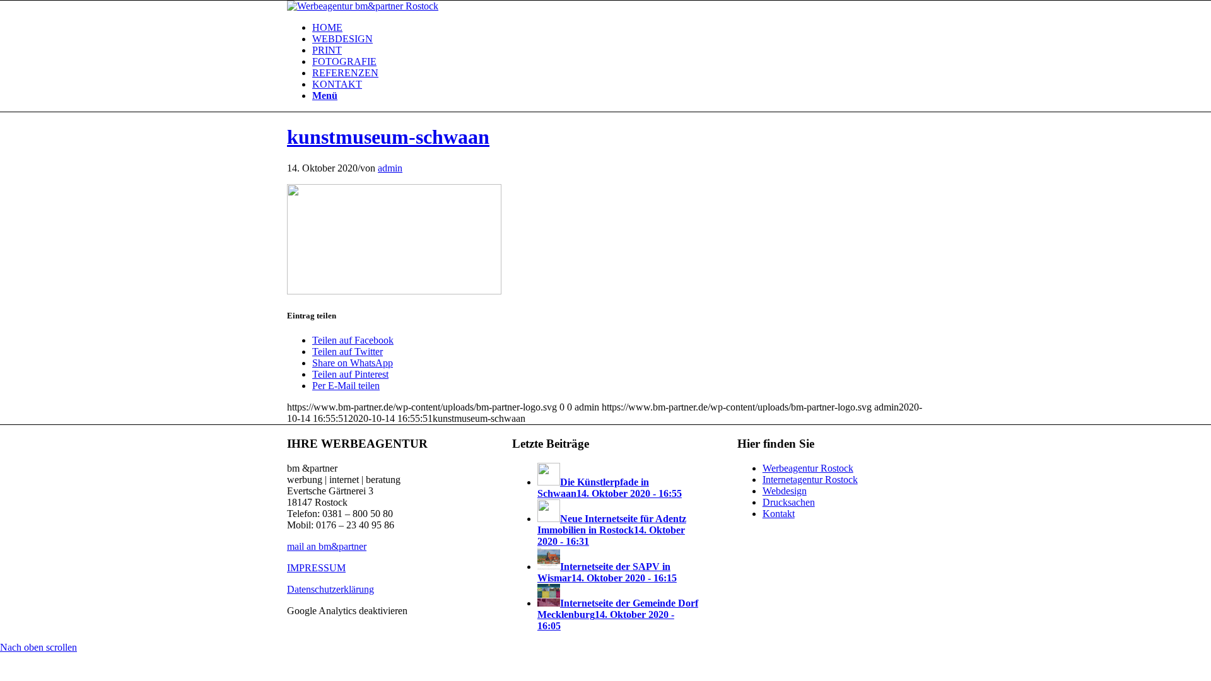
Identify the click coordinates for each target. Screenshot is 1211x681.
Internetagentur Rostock (810, 479)
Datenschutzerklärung (330, 589)
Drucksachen (789, 502)
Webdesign (785, 491)
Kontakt (779, 513)
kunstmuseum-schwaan (388, 136)
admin (390, 168)
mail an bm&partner (326, 546)
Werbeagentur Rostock (808, 468)
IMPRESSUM (316, 567)
